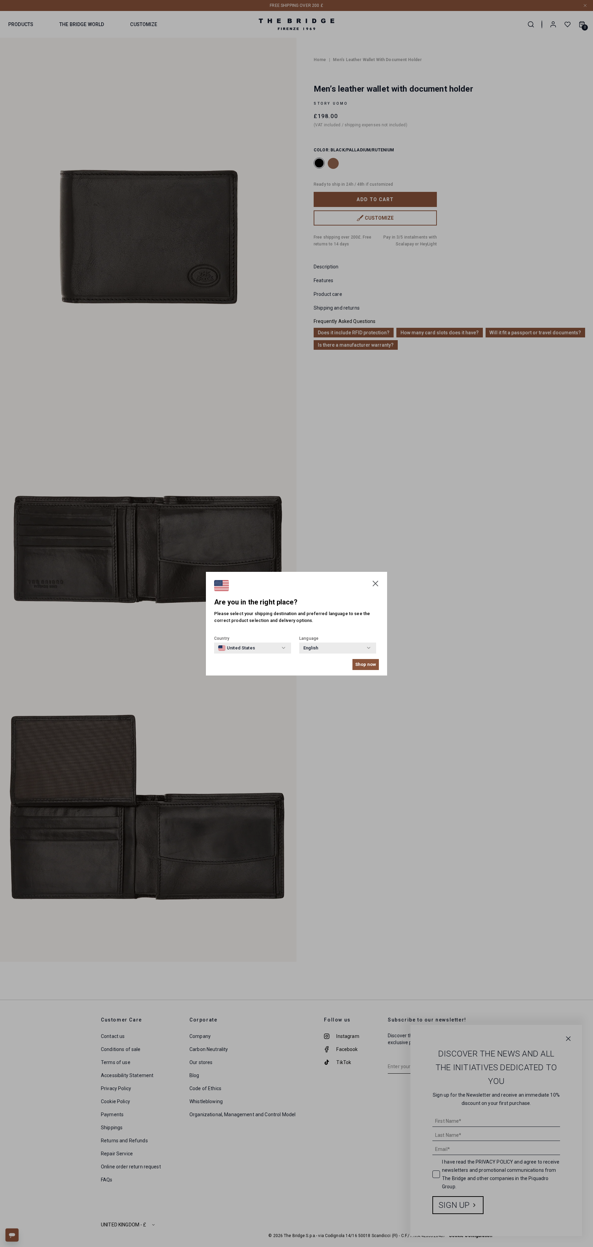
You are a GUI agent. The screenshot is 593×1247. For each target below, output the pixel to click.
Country (221, 638)
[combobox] (236, 648)
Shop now (365, 664)
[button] (375, 583)
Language (308, 638)
